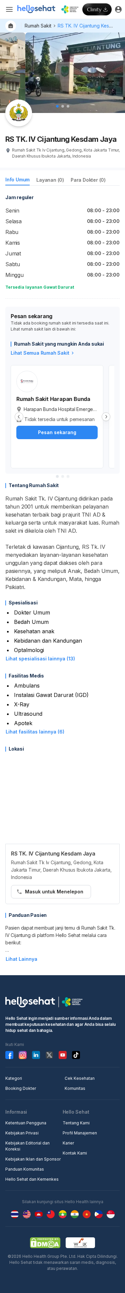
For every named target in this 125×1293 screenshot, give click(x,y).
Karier (68, 1142)
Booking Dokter (20, 1088)
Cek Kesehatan (80, 1078)
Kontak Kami (75, 1153)
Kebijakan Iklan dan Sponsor (33, 1159)
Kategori (13, 1078)
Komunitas (75, 1088)
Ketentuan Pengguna (25, 1122)
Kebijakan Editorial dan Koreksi (27, 1146)
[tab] (17, 181)
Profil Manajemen (80, 1132)
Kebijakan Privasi (22, 1132)
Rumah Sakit (38, 25)
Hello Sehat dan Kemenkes (32, 1179)
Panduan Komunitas (24, 1169)
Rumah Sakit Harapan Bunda (53, 399)
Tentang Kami (76, 1122)
